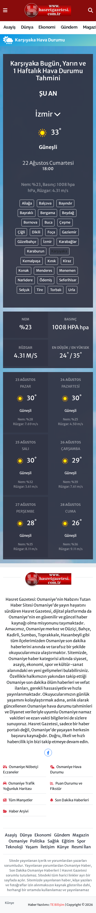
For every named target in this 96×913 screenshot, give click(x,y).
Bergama (47, 213)
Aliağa (27, 203)
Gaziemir (69, 232)
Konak (23, 270)
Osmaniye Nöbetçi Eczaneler (20, 769)
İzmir (47, 241)
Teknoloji (14, 846)
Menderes (44, 270)
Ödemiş (46, 280)
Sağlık (53, 841)
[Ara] (90, 10)
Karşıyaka (59, 251)
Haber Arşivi (18, 811)
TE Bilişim (57, 905)
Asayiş (9, 27)
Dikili (36, 232)
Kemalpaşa (31, 261)
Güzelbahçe (26, 241)
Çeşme (64, 222)
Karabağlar (68, 241)
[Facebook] (48, 752)
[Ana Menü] (5, 10)
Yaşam (31, 846)
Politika (37, 841)
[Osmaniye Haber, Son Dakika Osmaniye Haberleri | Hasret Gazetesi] (47, 10)
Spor (81, 841)
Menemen (67, 270)
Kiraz (67, 261)
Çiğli (21, 232)
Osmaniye (18, 841)
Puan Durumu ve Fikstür (66, 786)
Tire (40, 290)
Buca (48, 222)
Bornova (30, 222)
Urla (71, 290)
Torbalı (55, 290)
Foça (51, 232)
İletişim (48, 846)
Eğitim (68, 841)
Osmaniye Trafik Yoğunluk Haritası (19, 786)
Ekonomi (46, 27)
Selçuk (24, 290)
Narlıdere (25, 280)
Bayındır (65, 203)
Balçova (45, 203)
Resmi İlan (81, 846)
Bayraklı (26, 213)
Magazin (80, 835)
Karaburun (35, 251)
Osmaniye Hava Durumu (66, 769)
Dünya (27, 27)
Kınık (52, 261)
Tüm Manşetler (20, 800)
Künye (63, 846)
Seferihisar (67, 280)
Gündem (69, 27)
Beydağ (68, 213)
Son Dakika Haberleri (72, 800)
